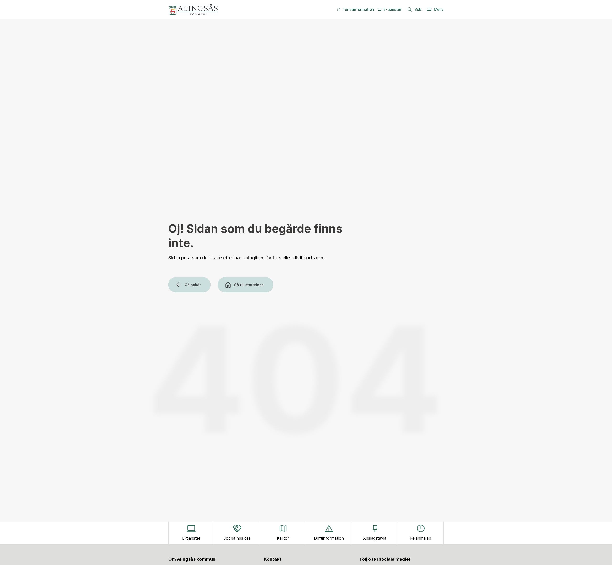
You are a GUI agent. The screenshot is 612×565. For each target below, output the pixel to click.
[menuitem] (355, 9)
